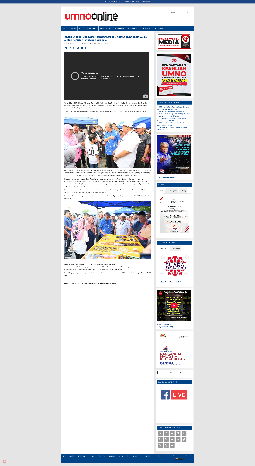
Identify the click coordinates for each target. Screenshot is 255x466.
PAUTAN (91, 456)
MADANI (158, 456)
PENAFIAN (101, 456)
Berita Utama (96, 43)
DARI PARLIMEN (133, 29)
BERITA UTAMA (105, 29)
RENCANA (146, 29)
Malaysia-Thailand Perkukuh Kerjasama (172, 111)
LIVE (64, 29)
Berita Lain (87, 43)
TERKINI (73, 29)
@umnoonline (175, 372)
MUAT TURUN (92, 29)
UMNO (121, 456)
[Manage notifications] (4, 461)
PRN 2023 (104, 43)
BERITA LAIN (119, 29)
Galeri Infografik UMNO (166, 178)
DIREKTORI (81, 456)
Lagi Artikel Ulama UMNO (171, 282)
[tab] (160, 190)
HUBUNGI (112, 456)
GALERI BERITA (159, 29)
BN (128, 456)
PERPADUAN (148, 456)
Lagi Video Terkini (164, 324)
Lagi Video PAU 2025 (165, 327)
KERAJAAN (136, 456)
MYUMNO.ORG (137, 2)
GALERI (71, 456)
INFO (81, 29)
